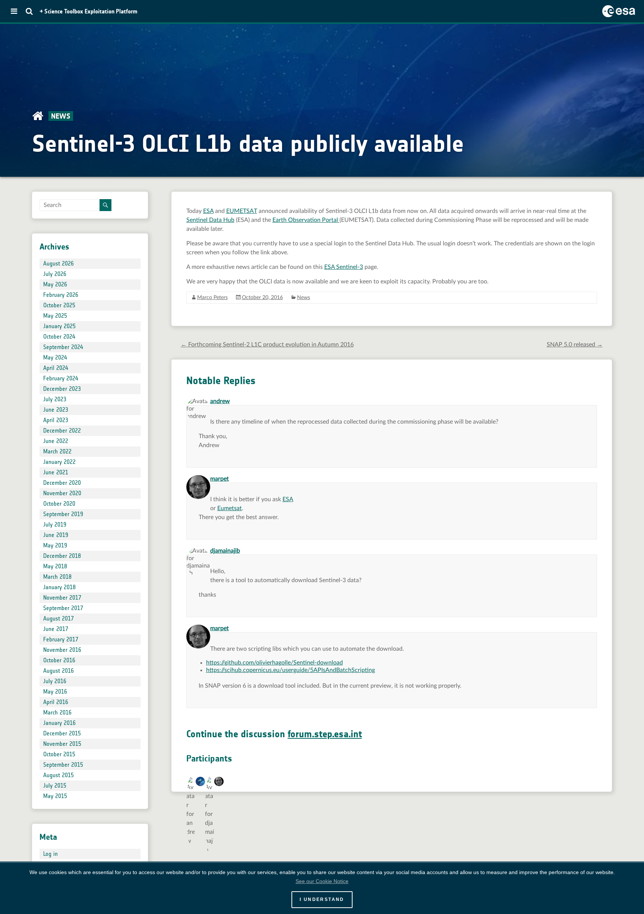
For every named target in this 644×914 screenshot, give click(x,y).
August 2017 (58, 618)
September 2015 (63, 764)
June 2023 (55, 409)
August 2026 (58, 263)
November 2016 (62, 649)
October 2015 (59, 754)
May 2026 (55, 284)
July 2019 (54, 524)
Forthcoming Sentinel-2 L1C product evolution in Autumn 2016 (267, 345)
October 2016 (59, 660)
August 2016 (58, 670)
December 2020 (62, 482)
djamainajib (225, 551)
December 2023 (62, 388)
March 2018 (57, 576)
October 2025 (59, 305)
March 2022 (57, 451)
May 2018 (55, 566)
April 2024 (55, 367)
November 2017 (62, 597)
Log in (50, 853)
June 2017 (55, 628)
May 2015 (55, 796)
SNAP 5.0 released (575, 345)
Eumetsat (229, 508)
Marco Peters (212, 297)
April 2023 (55, 420)
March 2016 (57, 712)
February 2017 (60, 639)
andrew (220, 401)
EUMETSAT (241, 211)
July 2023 (54, 399)
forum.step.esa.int (325, 734)
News (303, 297)
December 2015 (62, 733)
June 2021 (55, 472)
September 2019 (63, 514)
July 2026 (54, 273)
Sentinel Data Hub (210, 220)
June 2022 (55, 441)
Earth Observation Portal (306, 220)
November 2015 (62, 743)
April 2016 (55, 702)
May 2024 (55, 357)
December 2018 (62, 555)
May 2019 (55, 545)
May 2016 (55, 691)
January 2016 (59, 722)
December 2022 (62, 430)
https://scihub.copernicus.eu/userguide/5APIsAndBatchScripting (290, 670)
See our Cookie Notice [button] (322, 881)
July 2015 (54, 785)
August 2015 (58, 775)
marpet (219, 479)
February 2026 (60, 294)
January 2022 (59, 461)
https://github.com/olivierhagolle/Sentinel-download (274, 663)
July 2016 (54, 681)
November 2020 (62, 493)
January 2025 (59, 326)
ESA (208, 211)
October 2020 (59, 503)
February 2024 (60, 378)
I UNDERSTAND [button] (322, 899)
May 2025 (55, 315)
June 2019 (55, 534)
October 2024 (59, 336)
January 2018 (59, 587)
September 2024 (63, 347)
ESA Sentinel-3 (343, 267)
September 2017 (63, 608)
